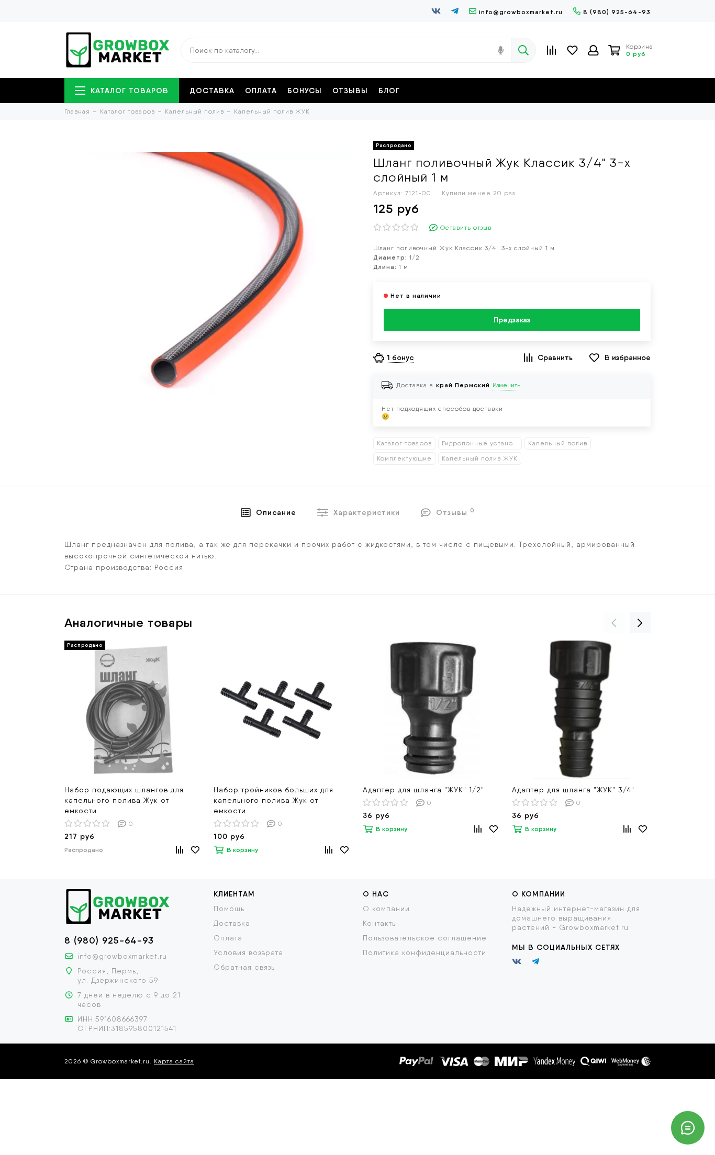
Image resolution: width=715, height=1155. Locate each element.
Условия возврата (248, 952)
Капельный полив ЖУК (480, 458)
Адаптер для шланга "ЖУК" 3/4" (573, 790)
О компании (386, 908)
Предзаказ (512, 319)
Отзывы (350, 90)
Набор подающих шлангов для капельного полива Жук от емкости (124, 800)
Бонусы (304, 90)
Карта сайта (174, 1061)
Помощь (229, 908)
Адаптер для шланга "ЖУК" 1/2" (423, 790)
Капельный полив (557, 443)
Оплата (261, 90)
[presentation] (614, 622)
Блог (389, 90)
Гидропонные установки (482, 443)
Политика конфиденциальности (424, 952)
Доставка (211, 90)
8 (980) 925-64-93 (617, 12)
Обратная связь (244, 967)
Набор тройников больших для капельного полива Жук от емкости (273, 800)
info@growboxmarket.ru (521, 12)
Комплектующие (404, 458)
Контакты (380, 923)
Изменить (506, 385)
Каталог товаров (130, 90)
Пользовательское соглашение (425, 938)
